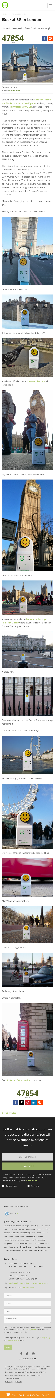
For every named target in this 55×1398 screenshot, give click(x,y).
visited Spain (28, 103)
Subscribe (27, 1166)
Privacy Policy (32, 1180)
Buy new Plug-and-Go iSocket (30, 1395)
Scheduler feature (35, 381)
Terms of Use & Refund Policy (13, 1381)
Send (8, 1347)
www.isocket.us (41, 1250)
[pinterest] (27, 1102)
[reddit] (50, 38)
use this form (28, 1287)
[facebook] (44, 38)
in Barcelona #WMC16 (21, 106)
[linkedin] (34, 1102)
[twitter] (21, 1102)
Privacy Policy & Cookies (12, 1378)
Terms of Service (13, 1340)
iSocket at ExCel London (18, 1080)
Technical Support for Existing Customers (28, 1283)
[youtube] (33, 1353)
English (12, 1213)
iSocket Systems (28, 1358)
